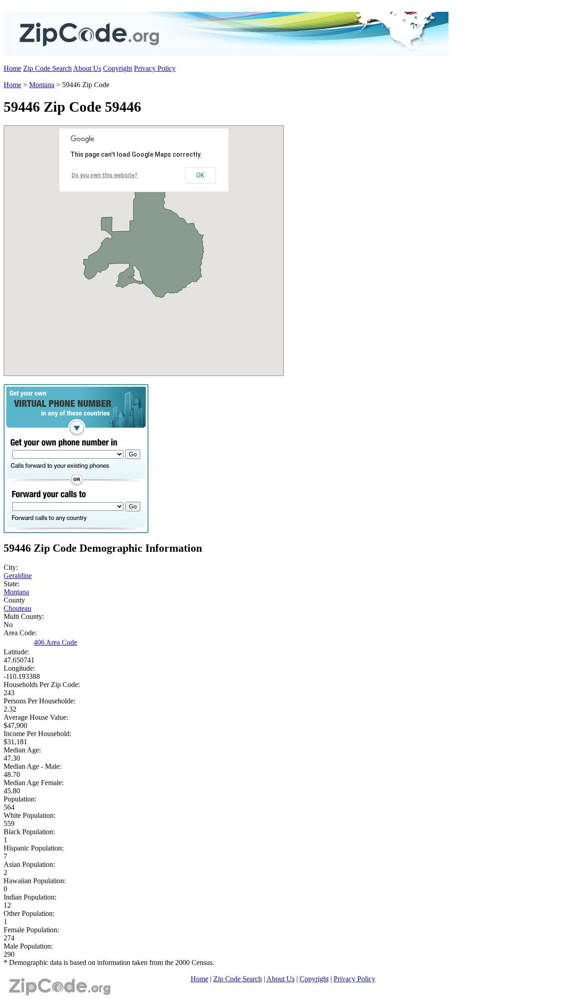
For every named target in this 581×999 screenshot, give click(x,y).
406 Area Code (55, 642)
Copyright (117, 68)
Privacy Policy (155, 68)
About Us (87, 68)
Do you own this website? (105, 175)
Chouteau (17, 608)
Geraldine (18, 575)
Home (12, 68)
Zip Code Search (47, 68)
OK (200, 175)
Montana (41, 85)
